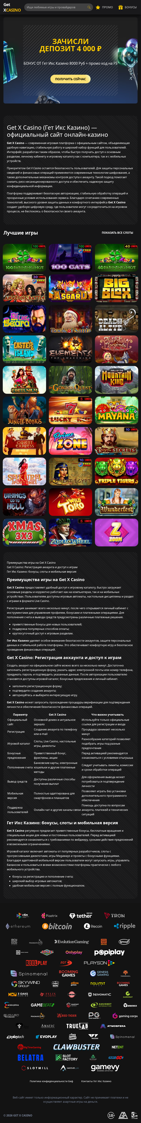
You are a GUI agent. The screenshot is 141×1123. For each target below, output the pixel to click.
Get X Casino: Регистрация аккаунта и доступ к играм (42, 567)
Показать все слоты (117, 233)
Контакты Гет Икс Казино (96, 1081)
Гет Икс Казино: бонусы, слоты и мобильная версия (41, 571)
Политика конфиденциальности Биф (51, 1081)
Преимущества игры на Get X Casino (31, 563)
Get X (12, 7)
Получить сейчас (70, 79)
